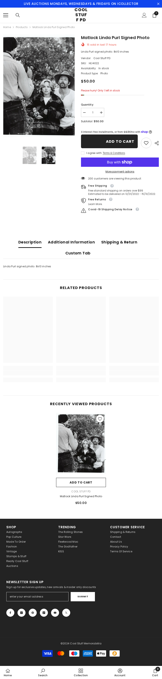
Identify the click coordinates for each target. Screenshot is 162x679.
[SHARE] (155, 143)
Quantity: (87, 104)
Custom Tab (77, 253)
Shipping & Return (119, 242)
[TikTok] (44, 613)
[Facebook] (10, 613)
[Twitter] (66, 613)
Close (158, 3)
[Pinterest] (33, 613)
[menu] (5, 15)
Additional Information (71, 242)
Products (22, 27)
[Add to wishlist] (100, 418)
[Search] (17, 15)
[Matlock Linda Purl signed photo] (81, 444)
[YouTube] (55, 613)
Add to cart (120, 141)
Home (7, 27)
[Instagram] (22, 613)
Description (30, 242)
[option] (39, 87)
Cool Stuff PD (101, 58)
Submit (82, 596)
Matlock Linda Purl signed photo (81, 496)
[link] (146, 143)
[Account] (144, 15)
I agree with (94, 153)
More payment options (119, 171)
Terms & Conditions (114, 153)
